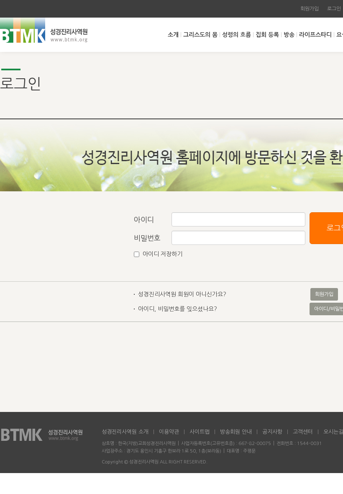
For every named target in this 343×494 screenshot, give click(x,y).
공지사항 (272, 432)
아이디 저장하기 (162, 254)
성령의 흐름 (236, 35)
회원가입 (309, 8)
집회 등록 (267, 35)
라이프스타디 (315, 35)
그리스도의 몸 (200, 35)
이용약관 (169, 432)
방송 (289, 35)
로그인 (334, 8)
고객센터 (303, 432)
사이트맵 (199, 432)
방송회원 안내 (236, 432)
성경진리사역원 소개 (125, 432)
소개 (173, 35)
